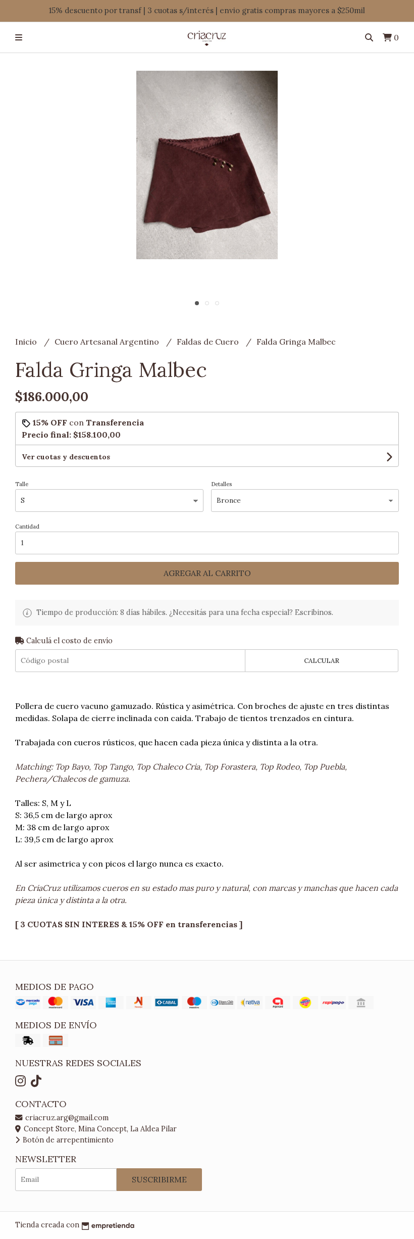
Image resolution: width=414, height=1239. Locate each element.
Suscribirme (159, 1179)
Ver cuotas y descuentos (66, 456)
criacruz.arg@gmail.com (66, 1117)
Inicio (27, 342)
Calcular (321, 660)
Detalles (221, 484)
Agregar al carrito (207, 573)
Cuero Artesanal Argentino (108, 342)
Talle (21, 484)
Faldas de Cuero (209, 342)
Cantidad (27, 526)
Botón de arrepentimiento (67, 1140)
